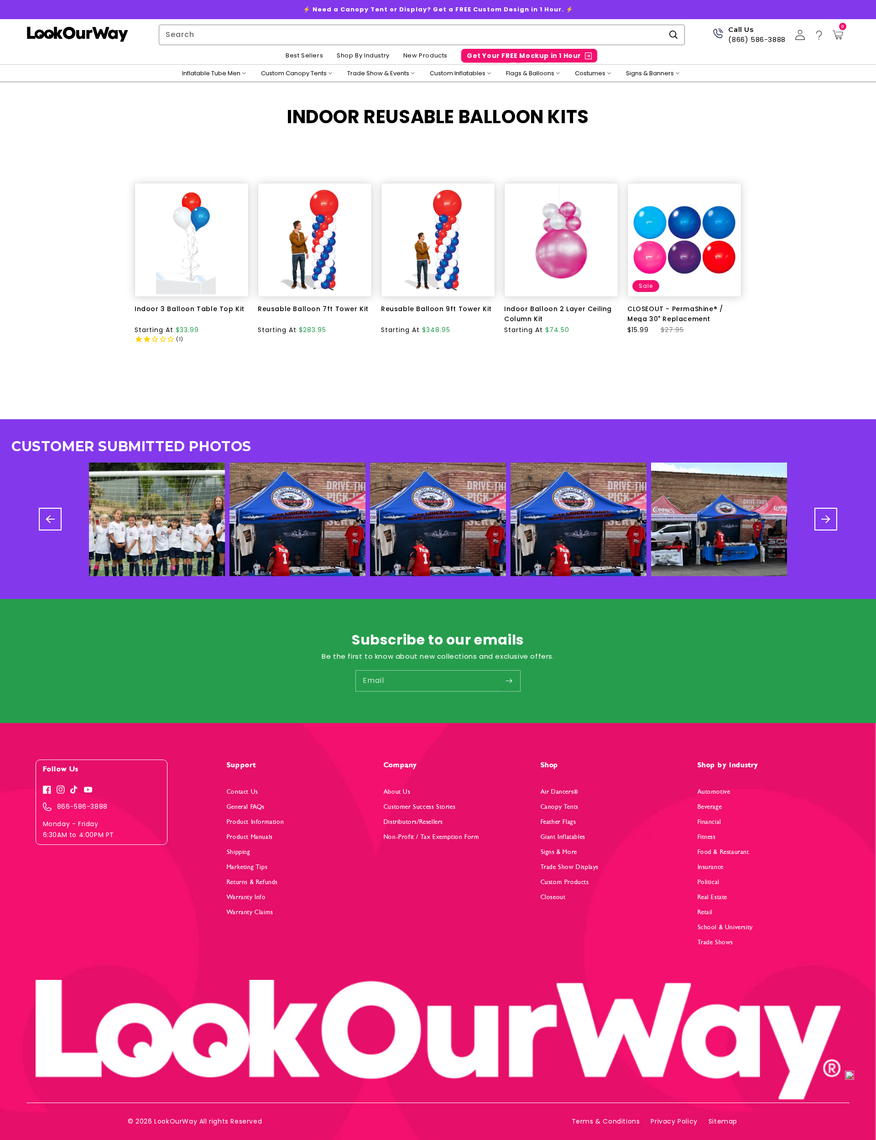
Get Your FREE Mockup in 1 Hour (524, 55)
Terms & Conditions (606, 1121)
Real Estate (713, 897)
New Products (425, 55)
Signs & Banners (650, 73)
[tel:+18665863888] (718, 37)
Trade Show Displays (570, 867)
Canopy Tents (560, 807)
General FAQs (246, 807)
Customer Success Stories (419, 807)
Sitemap (723, 1121)
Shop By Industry (363, 55)
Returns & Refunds (252, 882)
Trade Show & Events (378, 73)
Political (709, 882)
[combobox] (422, 35)
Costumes (590, 73)
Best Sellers (304, 55)
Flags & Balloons (530, 73)
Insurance (711, 867)
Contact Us (242, 792)
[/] (77, 35)
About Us (397, 792)
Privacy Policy (674, 1121)
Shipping (238, 852)
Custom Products (565, 882)
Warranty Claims (250, 912)
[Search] (673, 35)
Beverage (710, 807)
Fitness (707, 837)
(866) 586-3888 (756, 39)
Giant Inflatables (563, 837)
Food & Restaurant (723, 852)
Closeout (553, 897)
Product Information (255, 822)
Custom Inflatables (457, 73)
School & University (725, 927)
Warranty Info (246, 897)
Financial (709, 822)
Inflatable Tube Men (211, 73)
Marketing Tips (247, 867)
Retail (705, 912)
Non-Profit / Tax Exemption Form (432, 837)
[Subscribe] (508, 681)
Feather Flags (558, 822)
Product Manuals (250, 837)
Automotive (714, 792)
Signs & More (559, 852)
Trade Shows (716, 942)
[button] (849, 1076)
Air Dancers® (560, 792)
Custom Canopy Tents (294, 73)
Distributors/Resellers (413, 822)
